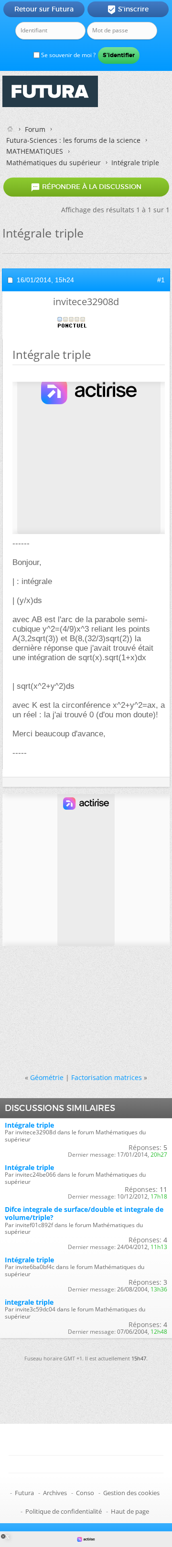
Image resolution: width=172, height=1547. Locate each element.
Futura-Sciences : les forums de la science (73, 140)
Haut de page (130, 1511)
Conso (85, 1492)
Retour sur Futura (44, 9)
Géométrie (47, 1077)
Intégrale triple (29, 1125)
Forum (35, 129)
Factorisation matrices (106, 1077)
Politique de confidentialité (63, 1511)
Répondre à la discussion (86, 187)
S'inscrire (128, 9)
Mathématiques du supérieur (53, 162)
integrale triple (29, 1302)
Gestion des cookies (131, 1492)
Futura (24, 1492)
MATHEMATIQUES (34, 151)
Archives (55, 1492)
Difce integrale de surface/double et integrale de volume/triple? (84, 1213)
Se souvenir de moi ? (68, 55)
